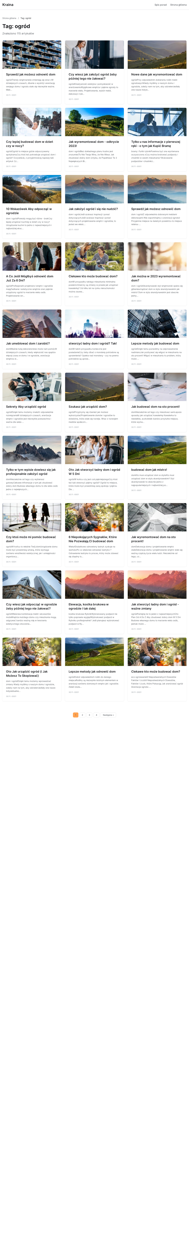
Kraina (7, 5)
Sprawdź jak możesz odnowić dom (30, 74)
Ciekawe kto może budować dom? (93, 276)
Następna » (108, 715)
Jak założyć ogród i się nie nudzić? (93, 209)
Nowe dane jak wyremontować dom (156, 74)
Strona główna (178, 4)
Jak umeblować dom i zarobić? (28, 343)
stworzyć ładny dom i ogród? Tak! (93, 343)
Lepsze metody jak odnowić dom (92, 671)
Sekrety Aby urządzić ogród (26, 406)
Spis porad (161, 4)
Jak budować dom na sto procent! (155, 406)
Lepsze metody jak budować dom (155, 343)
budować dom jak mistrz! (149, 469)
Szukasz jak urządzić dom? (88, 406)
